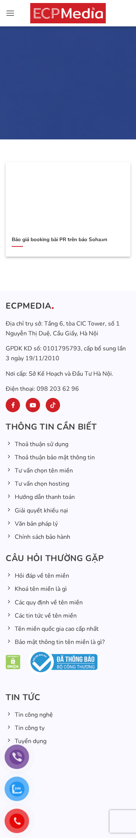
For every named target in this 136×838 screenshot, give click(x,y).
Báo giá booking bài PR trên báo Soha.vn (59, 239)
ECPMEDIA (28, 306)
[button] (10, 13)
